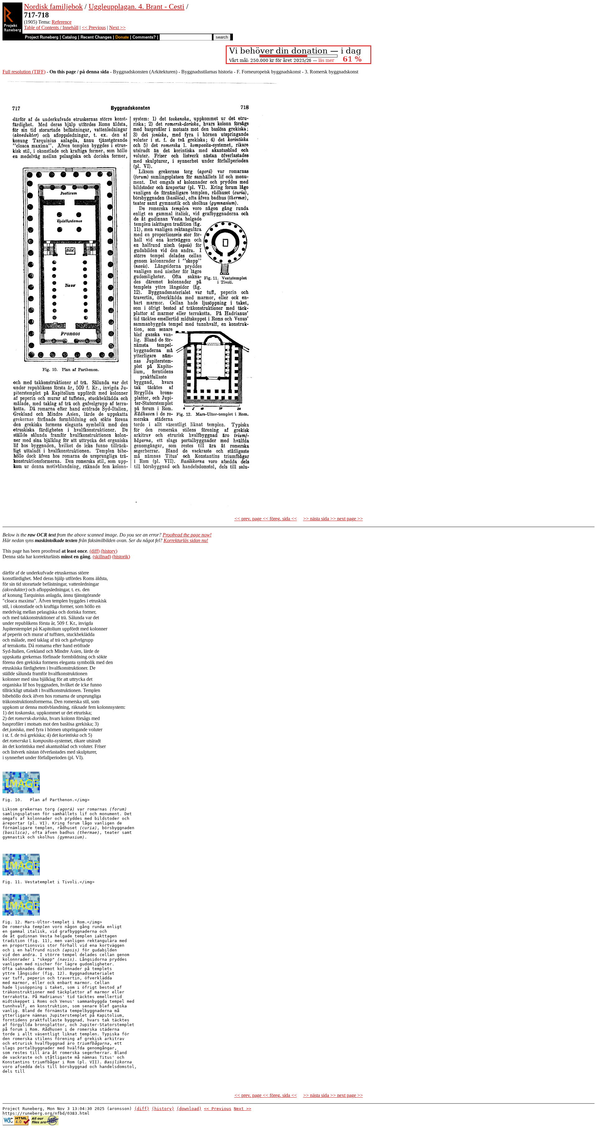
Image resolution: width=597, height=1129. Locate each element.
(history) (109, 551)
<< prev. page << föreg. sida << (265, 518)
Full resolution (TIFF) (23, 71)
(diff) (95, 551)
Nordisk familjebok (53, 6)
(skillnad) (102, 556)
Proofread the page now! (187, 534)
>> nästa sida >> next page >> (333, 518)
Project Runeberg (41, 37)
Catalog (69, 37)
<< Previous (94, 27)
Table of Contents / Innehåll (51, 27)
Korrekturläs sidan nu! (186, 540)
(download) (189, 1108)
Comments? (144, 37)
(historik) (121, 556)
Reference (62, 22)
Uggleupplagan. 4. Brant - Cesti (136, 6)
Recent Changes (96, 37)
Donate (122, 37)
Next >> (117, 27)
